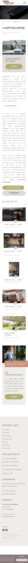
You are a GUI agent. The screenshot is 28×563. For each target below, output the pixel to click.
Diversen (7, 445)
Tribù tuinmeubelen (11, 458)
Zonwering (8, 436)
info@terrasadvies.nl (9, 516)
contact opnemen (14, 397)
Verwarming (8, 439)
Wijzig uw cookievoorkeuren (9, 538)
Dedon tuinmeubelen (11, 465)
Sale (6, 442)
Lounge (7, 429)
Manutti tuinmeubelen (12, 462)
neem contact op (14, 66)
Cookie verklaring (16, 535)
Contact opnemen (10, 491)
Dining (7, 433)
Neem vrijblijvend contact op (14, 193)
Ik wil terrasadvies (10, 106)
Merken (9, 21)
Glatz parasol (9, 473)
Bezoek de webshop (12, 337)
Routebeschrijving (10, 494)
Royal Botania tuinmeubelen (13, 469)
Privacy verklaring (6, 535)
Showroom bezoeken (13, 187)
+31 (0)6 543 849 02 (10, 514)
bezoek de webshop (12, 227)
